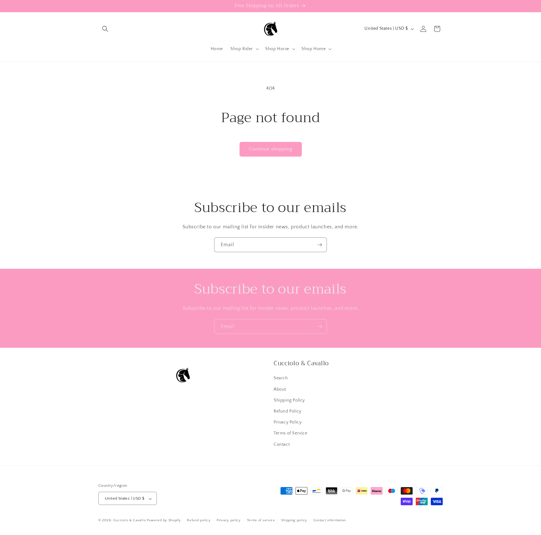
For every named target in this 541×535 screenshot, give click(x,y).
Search (281, 378)
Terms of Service (290, 433)
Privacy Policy (287, 422)
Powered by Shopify (164, 520)
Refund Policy (287, 410)
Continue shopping (270, 149)
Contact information (329, 520)
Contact (282, 444)
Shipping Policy (289, 400)
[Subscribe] (320, 244)
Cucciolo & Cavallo (129, 520)
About (280, 389)
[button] (105, 29)
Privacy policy (229, 520)
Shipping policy (294, 520)
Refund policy (198, 520)
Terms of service (261, 520)
